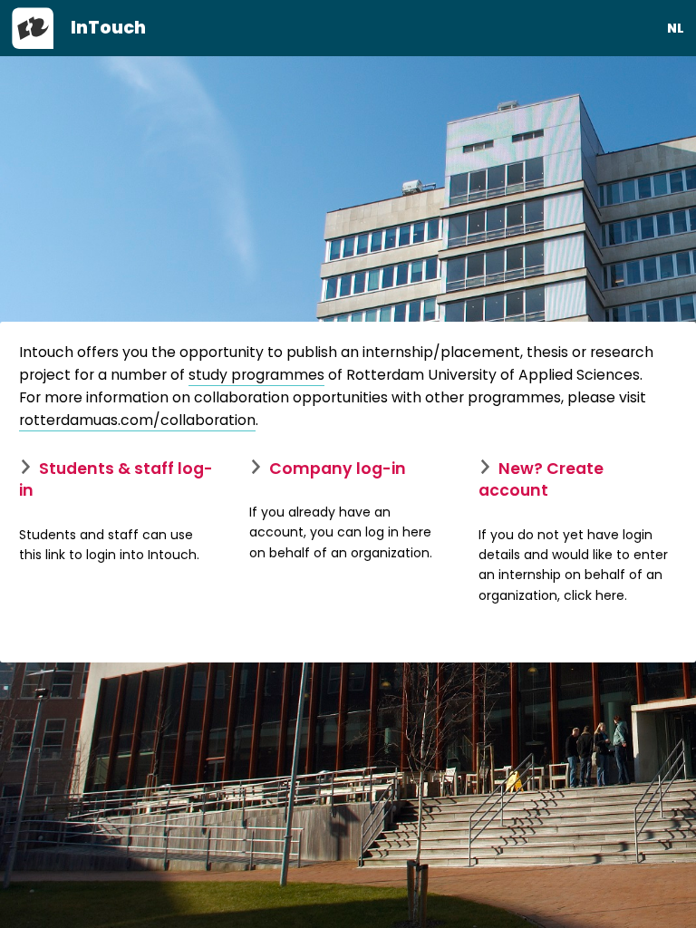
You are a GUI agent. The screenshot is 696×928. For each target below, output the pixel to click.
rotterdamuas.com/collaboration (137, 420)
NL (675, 28)
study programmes (256, 374)
